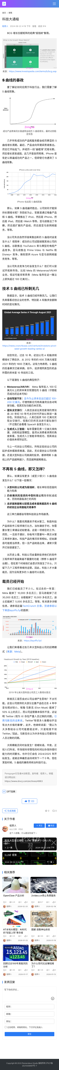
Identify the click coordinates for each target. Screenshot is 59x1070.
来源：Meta (13, 651)
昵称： (9, 1006)
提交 (29, 1034)
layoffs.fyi (15, 610)
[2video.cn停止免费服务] (43, 885)
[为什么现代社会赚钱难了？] (43, 953)
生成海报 (11, 810)
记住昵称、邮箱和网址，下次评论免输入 (25, 1027)
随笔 (34, 26)
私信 (52, 825)
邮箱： (9, 1014)
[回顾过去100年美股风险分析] (15, 953)
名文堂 (35, 914)
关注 (40, 825)
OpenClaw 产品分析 (13, 895)
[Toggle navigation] (54, 3)
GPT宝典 (11, 791)
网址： (9, 1021)
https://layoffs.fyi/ (33, 640)
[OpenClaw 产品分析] (15, 885)
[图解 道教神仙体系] (43, 919)
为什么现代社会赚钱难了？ (42, 965)
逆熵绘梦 (8, 914)
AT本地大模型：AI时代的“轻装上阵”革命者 (15, 931)
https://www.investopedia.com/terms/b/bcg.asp (33, 71)
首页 (4, 13)
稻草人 (5, 26)
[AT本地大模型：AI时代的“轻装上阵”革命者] (15, 919)
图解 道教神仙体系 (40, 929)
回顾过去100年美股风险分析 (15, 965)
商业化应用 (8, 947)
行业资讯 (8, 880)
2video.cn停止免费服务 (43, 895)
